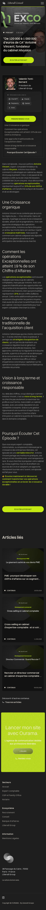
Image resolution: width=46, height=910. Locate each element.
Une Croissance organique (17, 125)
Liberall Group (8, 825)
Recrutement (8, 812)
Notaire (5, 799)
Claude (26, 99)
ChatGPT (14, 99)
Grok (13, 108)
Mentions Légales (10, 838)
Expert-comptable (10, 791)
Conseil (5, 816)
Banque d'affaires (10, 821)
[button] (41, 3)
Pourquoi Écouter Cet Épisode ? (21, 152)
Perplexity (15, 103)
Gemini (27, 103)
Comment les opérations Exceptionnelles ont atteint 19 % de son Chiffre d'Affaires (23, 132)
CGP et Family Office (11, 795)
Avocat (5, 786)
